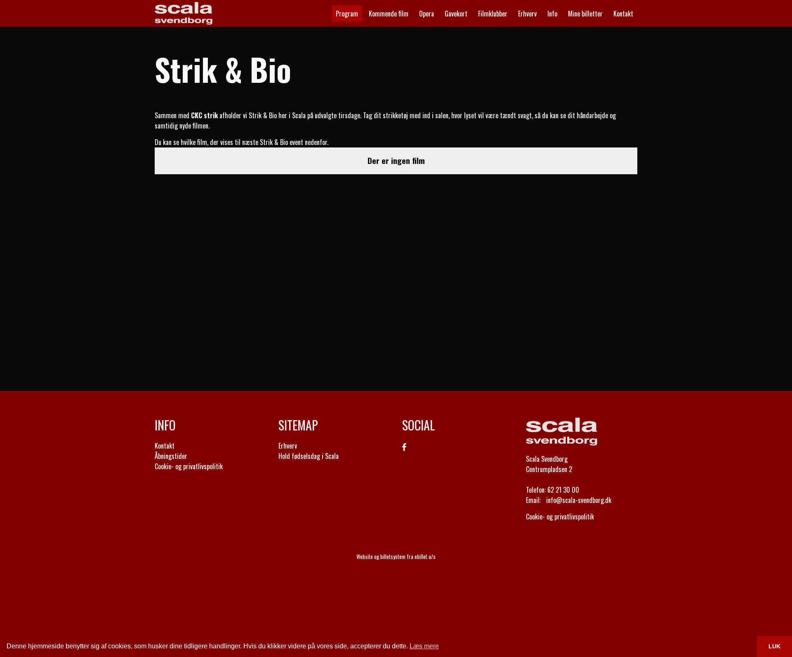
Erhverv (287, 446)
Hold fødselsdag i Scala (308, 456)
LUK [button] (774, 646)
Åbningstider (171, 456)
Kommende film (388, 14)
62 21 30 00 (563, 490)
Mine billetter (585, 14)
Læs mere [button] (424, 646)
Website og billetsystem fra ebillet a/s (396, 556)
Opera (426, 14)
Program (347, 14)
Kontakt (623, 14)
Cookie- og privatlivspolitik (189, 466)
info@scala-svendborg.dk (578, 500)
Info (552, 14)
